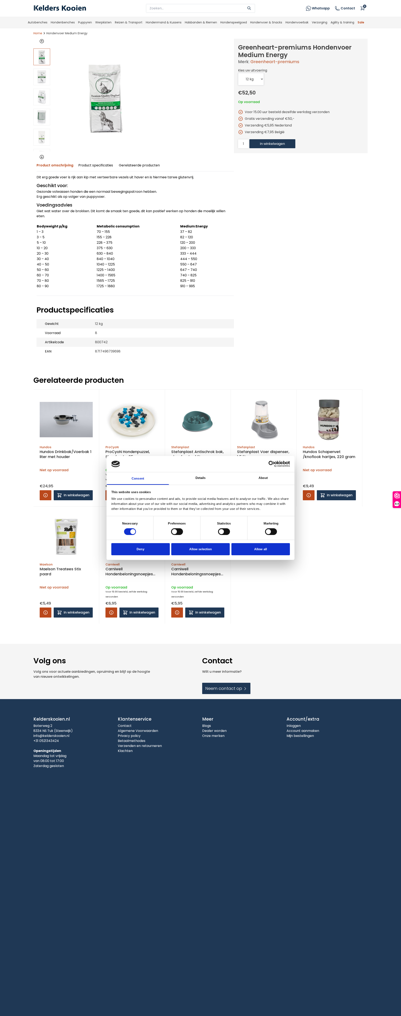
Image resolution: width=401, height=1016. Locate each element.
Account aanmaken (303, 730)
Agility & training (342, 22)
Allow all (260, 549)
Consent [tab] (138, 478)
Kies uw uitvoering (252, 70)
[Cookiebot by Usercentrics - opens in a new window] (271, 464)
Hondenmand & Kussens (163, 22)
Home (37, 33)
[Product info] (45, 495)
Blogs (206, 725)
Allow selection (200, 549)
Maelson (46, 564)
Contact (348, 8)
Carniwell (112, 564)
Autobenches (37, 22)
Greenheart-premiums (274, 62)
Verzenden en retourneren (140, 745)
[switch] (177, 531)
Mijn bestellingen (300, 735)
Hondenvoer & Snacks (266, 22)
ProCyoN (112, 447)
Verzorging (319, 22)
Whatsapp (321, 8)
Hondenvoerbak (297, 22)
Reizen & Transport (128, 22)
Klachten (125, 750)
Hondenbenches (63, 22)
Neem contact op (224, 688)
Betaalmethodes (131, 740)
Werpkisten (103, 22)
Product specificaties (95, 165)
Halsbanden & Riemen (201, 22)
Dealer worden (214, 730)
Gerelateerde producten (139, 165)
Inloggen (294, 725)
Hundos (45, 447)
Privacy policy (129, 735)
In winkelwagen (272, 143)
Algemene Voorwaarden (138, 730)
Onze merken (213, 735)
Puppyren (85, 22)
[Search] (249, 7)
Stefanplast (180, 447)
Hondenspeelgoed (233, 22)
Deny (140, 549)
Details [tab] (200, 478)
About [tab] (263, 478)
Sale (361, 22)
